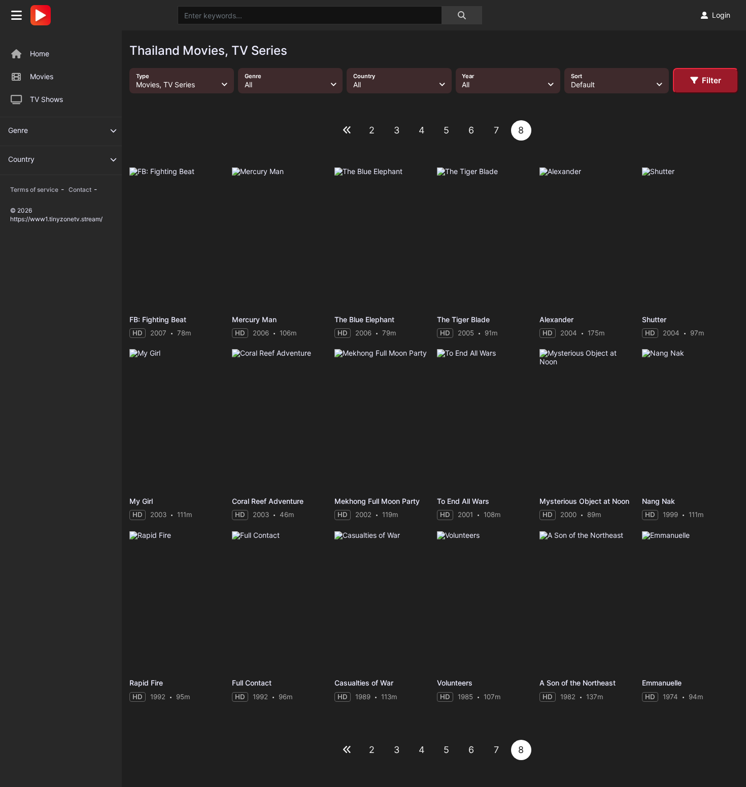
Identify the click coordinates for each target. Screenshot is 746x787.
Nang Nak (658, 501)
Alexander (556, 319)
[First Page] (347, 130)
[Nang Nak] (690, 420)
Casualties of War (363, 682)
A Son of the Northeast (577, 682)
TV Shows (46, 99)
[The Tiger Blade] (485, 238)
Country (21, 159)
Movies (41, 76)
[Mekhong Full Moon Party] (382, 420)
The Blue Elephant (364, 319)
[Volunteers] (485, 602)
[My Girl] (177, 420)
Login (721, 15)
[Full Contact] (280, 602)
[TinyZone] (43, 15)
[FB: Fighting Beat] (177, 238)
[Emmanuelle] (690, 602)
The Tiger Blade (463, 319)
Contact (80, 189)
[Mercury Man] (280, 238)
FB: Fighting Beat (157, 319)
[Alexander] (587, 238)
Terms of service (34, 189)
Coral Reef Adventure (267, 501)
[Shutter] (690, 238)
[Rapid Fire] (177, 602)
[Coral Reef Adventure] (280, 420)
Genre (18, 130)
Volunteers (454, 682)
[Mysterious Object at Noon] (587, 420)
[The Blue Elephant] (382, 238)
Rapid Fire (146, 682)
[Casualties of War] (382, 602)
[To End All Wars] (485, 420)
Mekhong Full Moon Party (377, 501)
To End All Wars (463, 501)
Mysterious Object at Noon (584, 501)
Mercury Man (254, 319)
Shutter (654, 319)
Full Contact (252, 682)
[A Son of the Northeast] (587, 602)
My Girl (141, 501)
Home (39, 53)
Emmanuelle (662, 682)
